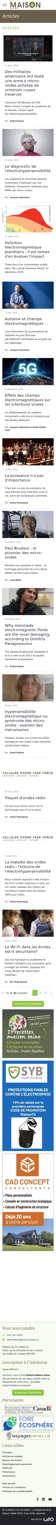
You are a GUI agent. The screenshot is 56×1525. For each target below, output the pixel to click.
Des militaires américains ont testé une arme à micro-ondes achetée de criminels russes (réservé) (24, 83)
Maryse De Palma (12, 1460)
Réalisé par (36, 1519)
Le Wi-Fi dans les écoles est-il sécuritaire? (27, 949)
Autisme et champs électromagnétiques (25, 321)
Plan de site (8, 1483)
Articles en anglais (12, 1456)
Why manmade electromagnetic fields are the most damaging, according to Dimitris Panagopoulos (27, 634)
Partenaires (8, 1471)
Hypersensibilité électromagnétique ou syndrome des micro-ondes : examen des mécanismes (26, 720)
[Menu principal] (4, 4)
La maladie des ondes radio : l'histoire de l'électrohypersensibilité (28, 867)
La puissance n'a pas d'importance (24, 477)
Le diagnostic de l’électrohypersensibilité (28, 168)
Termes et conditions (14, 1487)
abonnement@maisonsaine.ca (22, 1339)
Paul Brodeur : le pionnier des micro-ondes (23, 553)
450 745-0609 (14, 1335)
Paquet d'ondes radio (25, 798)
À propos (7, 1452)
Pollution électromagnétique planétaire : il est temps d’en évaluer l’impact (27, 249)
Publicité (7, 1468)
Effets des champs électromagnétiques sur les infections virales (27, 400)
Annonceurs (9, 1475)
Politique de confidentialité (17, 1491)
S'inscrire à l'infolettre (28, 1003)
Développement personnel (17, 1464)
